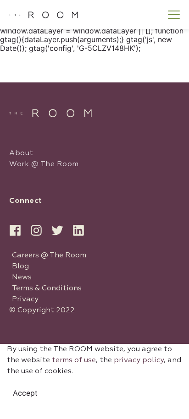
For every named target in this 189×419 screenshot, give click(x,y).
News (22, 277)
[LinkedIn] (78, 230)
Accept (25, 392)
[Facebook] (15, 230)
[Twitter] (57, 230)
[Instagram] (36, 230)
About (21, 153)
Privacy (25, 299)
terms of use (74, 360)
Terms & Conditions (47, 288)
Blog (20, 266)
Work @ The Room (44, 164)
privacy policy (139, 360)
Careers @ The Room (49, 255)
